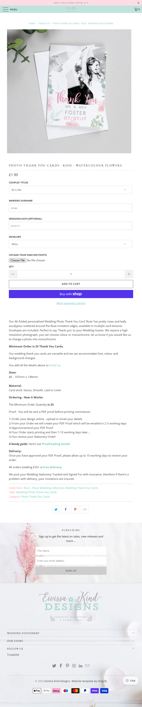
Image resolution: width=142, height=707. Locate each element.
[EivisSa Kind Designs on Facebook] (61, 665)
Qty (11, 266)
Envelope (15, 236)
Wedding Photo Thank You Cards (36, 492)
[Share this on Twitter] (56, 509)
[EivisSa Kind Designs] (71, 9)
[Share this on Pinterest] (75, 509)
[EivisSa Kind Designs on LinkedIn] (81, 665)
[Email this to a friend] (85, 509)
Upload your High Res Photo (28, 255)
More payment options (71, 303)
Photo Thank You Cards (35, 496)
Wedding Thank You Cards (81, 488)
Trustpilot (13, 654)
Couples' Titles (18, 182)
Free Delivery (52, 467)
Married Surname (21, 200)
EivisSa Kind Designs (57, 681)
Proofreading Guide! (56, 444)
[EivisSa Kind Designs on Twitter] (54, 665)
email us (55, 365)
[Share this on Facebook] (66, 509)
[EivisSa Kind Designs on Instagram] (74, 665)
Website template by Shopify (89, 681)
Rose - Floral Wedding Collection (44, 488)
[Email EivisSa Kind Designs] (87, 665)
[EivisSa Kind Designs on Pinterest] (67, 665)
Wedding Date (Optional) (25, 218)
